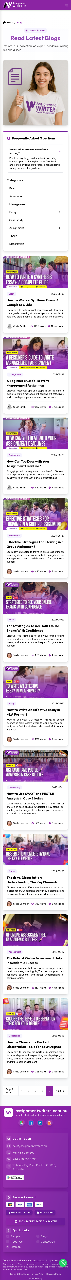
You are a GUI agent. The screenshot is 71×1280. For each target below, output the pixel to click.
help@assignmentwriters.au (30, 1146)
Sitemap (16, 1247)
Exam (11, 619)
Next (58, 1090)
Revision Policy (53, 1274)
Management (15, 374)
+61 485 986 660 (24, 1152)
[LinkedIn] (40, 1122)
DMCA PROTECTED (21, 1212)
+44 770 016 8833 (24, 1159)
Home (10, 22)
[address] (21, 1122)
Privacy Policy (37, 1274)
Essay (11, 294)
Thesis (12, 871)
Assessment (15, 952)
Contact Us (48, 1241)
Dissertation (14, 1036)
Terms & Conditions (19, 1274)
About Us (17, 1241)
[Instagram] (49, 1122)
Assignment (14, 455)
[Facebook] (31, 1122)
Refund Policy (35, 1278)
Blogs (44, 1236)
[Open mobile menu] (66, 5)
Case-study (14, 787)
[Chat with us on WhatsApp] (63, 1263)
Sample (15, 1236)
